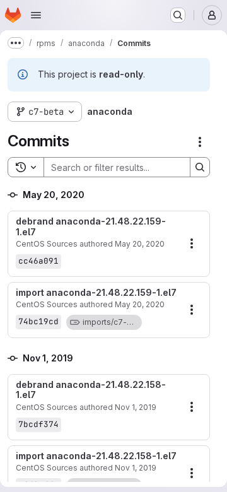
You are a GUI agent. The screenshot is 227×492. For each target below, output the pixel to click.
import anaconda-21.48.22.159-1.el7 (96, 293)
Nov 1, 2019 (135, 407)
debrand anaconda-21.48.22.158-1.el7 (91, 390)
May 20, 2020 (140, 244)
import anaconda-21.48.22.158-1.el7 (96, 456)
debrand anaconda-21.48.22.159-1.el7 (91, 226)
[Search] (200, 167)
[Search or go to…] (177, 15)
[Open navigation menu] (36, 15)
